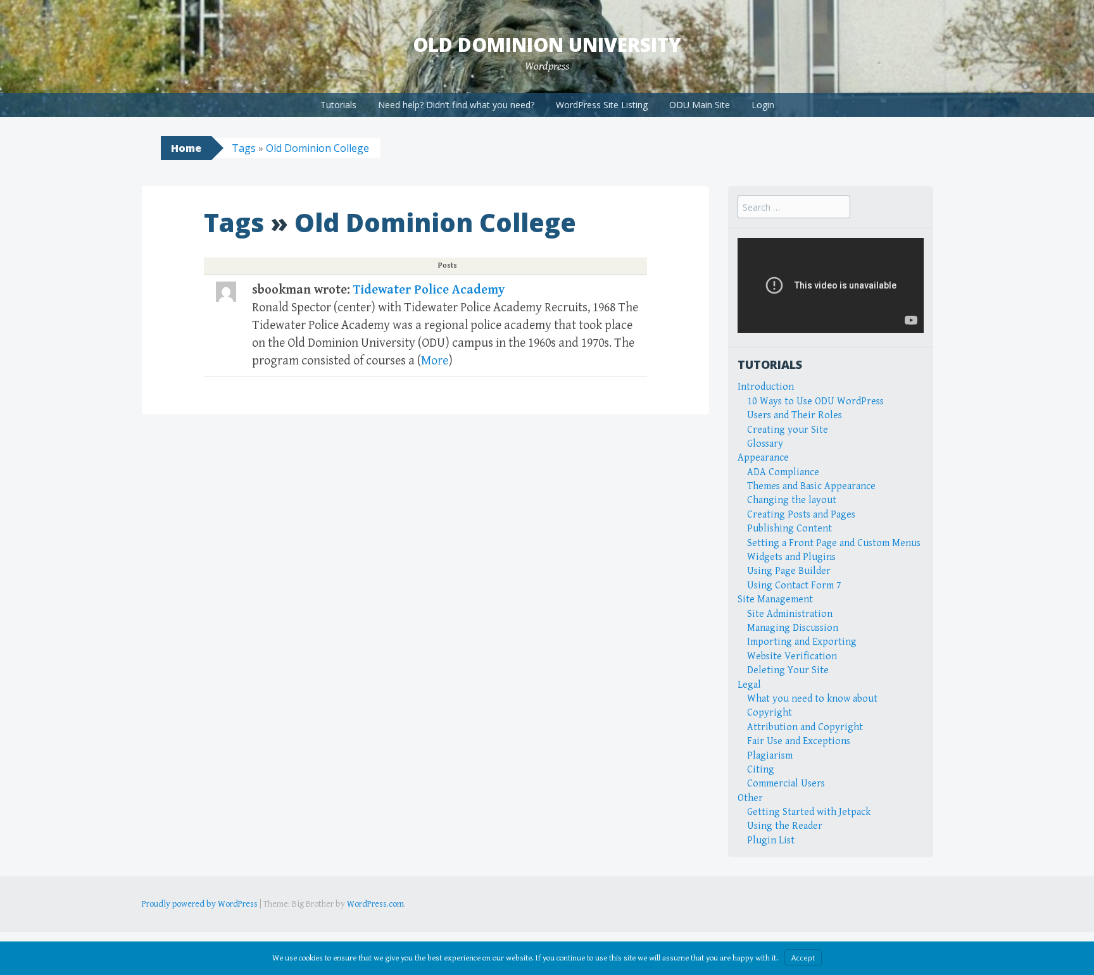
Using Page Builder (789, 571)
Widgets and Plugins (791, 557)
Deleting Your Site (788, 670)
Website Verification (792, 656)
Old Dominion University (547, 45)
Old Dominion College (317, 148)
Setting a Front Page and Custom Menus (834, 543)
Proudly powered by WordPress (200, 904)
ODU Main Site (699, 105)
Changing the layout (791, 500)
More (434, 361)
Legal (749, 685)
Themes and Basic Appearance (811, 486)
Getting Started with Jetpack (809, 812)
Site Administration (790, 614)
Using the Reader (784, 826)
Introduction (766, 387)
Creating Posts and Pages (801, 515)
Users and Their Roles (794, 415)
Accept (803, 957)
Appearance (763, 458)
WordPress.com (375, 904)
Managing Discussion (792, 628)
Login (762, 105)
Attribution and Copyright (805, 727)
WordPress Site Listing (602, 105)
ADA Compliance (783, 472)
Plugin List (771, 841)
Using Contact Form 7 (794, 586)
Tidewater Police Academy (429, 290)
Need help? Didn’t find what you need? (456, 105)
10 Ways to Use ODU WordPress (815, 401)
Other (750, 798)
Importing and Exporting (802, 642)
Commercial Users (786, 784)
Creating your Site (787, 430)
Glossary (765, 444)
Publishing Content (789, 529)
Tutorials (338, 105)
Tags (244, 148)
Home (186, 148)
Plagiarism (770, 756)
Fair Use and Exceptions (798, 741)
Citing (760, 770)
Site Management (775, 599)
